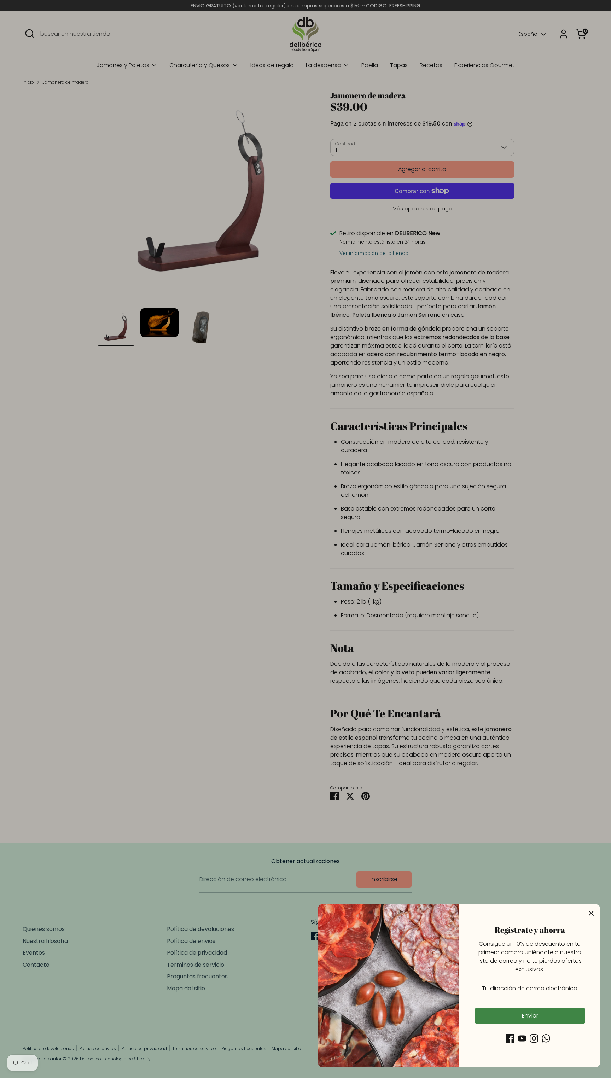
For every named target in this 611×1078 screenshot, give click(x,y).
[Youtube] (522, 1038)
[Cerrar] (591, 913)
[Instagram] (534, 1038)
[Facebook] (510, 1038)
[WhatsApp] (546, 1038)
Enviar (530, 1016)
